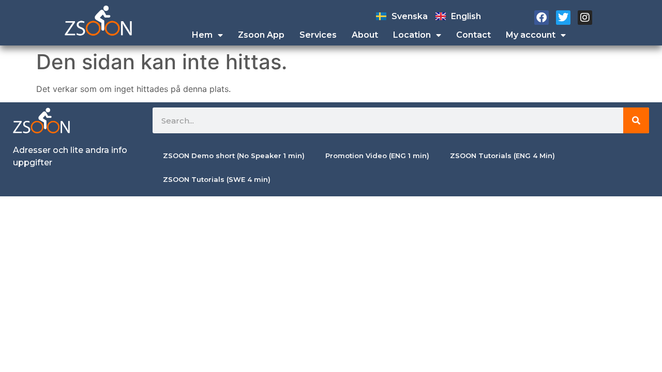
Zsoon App (261, 35)
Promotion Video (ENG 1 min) (377, 155)
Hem (202, 35)
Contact (473, 35)
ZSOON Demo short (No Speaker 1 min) (234, 155)
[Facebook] (541, 17)
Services (318, 35)
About (365, 35)
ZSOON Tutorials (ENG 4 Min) (502, 155)
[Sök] (636, 120)
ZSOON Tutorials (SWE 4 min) (216, 179)
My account (530, 35)
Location (412, 35)
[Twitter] (563, 17)
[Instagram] (585, 17)
